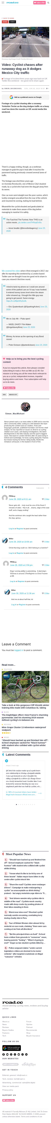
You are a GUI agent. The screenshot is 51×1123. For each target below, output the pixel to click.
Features (5, 1033)
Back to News (8, 18)
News (4, 1024)
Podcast (29, 1027)
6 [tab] (26, 804)
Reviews (5, 1027)
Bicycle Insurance (33, 1036)
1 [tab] (16, 804)
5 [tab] (24, 804)
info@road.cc (22, 1075)
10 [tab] (34, 804)
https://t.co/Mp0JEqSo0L (16, 301)
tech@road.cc (19, 1079)
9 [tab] (32, 804)
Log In (11, 529)
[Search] (48, 2)
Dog (4, 394)
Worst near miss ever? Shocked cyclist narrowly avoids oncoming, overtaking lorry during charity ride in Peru (23, 915)
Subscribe (40, 3)
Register (20, 529)
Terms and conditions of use (31, 1116)
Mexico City (13, 394)
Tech (4, 1036)
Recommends (31, 1030)
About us (5, 1022)
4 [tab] (22, 804)
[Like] (43, 499)
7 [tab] (28, 804)
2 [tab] (18, 804)
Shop (28, 1033)
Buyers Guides (8, 1030)
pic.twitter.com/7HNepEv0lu (30, 223)
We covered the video (11, 271)
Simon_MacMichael (14, 414)
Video (12, 21)
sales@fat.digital (28, 1083)
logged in (18, 650)
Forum (28, 1022)
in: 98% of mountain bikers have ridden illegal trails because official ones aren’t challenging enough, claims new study (21, 793)
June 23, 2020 (29, 327)
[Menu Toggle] (3, 3)
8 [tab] (30, 804)
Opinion (29, 1024)
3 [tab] (20, 804)
